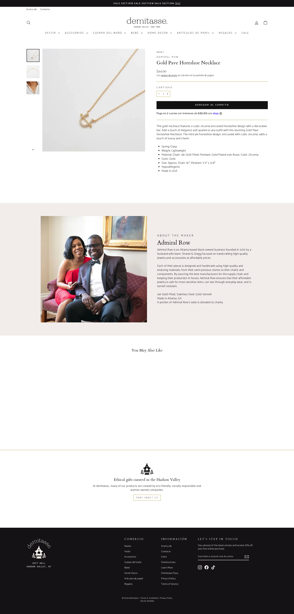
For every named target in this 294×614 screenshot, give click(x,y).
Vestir (51, 33)
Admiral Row (168, 57)
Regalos (226, 33)
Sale (245, 33)
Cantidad (165, 87)
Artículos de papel (194, 33)
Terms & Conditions (149, 598)
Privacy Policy (168, 579)
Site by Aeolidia (147, 601)
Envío (164, 557)
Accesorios (75, 33)
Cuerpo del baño (108, 33)
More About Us (147, 498)
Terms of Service (169, 584)
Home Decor (158, 33)
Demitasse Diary (169, 573)
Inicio (159, 52)
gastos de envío (169, 75)
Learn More (167, 568)
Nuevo (127, 546)
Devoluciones (168, 562)
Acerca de (31, 9)
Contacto (45, 9)
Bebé (135, 33)
